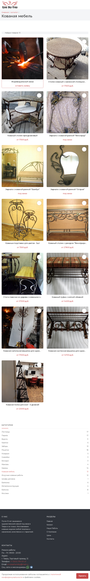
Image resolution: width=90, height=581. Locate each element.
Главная (50, 521)
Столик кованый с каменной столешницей (67, 82)
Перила (45, 435)
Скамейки (45, 457)
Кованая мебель (45, 472)
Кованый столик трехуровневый (22, 136)
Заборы (45, 446)
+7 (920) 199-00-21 (18, 561)
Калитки (45, 443)
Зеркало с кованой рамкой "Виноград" (67, 136)
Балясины (45, 483)
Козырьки (45, 454)
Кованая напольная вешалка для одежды (22, 351)
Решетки (45, 450)
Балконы (45, 490)
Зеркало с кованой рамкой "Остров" (68, 189)
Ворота (45, 439)
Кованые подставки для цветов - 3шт (22, 243)
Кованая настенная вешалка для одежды (67, 351)
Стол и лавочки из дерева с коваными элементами (22, 297)
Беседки (45, 461)
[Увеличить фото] (84, 41)
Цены (49, 535)
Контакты (50, 539)
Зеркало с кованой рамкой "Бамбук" (22, 189)
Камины (45, 468)
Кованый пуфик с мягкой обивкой (67, 297)
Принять (82, 576)
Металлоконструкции (45, 486)
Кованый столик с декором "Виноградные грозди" (67, 243)
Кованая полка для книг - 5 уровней (22, 405)
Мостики (45, 493)
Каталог (50, 525)
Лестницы (45, 432)
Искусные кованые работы (45, 475)
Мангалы (45, 464)
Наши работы (52, 528)
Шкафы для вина (45, 479)
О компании (51, 532)
